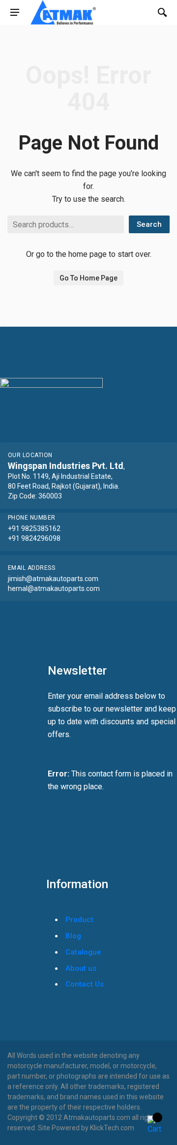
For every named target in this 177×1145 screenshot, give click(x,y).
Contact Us (84, 984)
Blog (73, 935)
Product (79, 919)
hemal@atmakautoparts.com (54, 588)
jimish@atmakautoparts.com (53, 579)
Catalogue (83, 952)
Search (149, 224)
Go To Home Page (88, 278)
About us (80, 968)
